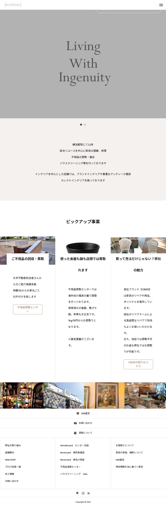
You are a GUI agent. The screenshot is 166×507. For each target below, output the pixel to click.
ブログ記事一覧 (13, 467)
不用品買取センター (70, 467)
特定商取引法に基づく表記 (129, 467)
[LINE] (77, 493)
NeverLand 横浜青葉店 (72, 453)
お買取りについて (125, 445)
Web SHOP (10, 460)
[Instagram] (83, 493)
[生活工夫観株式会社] (15, 5)
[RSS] (89, 493)
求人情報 (9, 474)
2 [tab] (85, 125)
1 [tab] (81, 125)
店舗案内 (9, 453)
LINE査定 (120, 460)
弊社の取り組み (13, 445)
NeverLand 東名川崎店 (72, 460)
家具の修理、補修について (129, 453)
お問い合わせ (12, 481)
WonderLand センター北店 (74, 445)
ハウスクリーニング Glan (73, 474)
